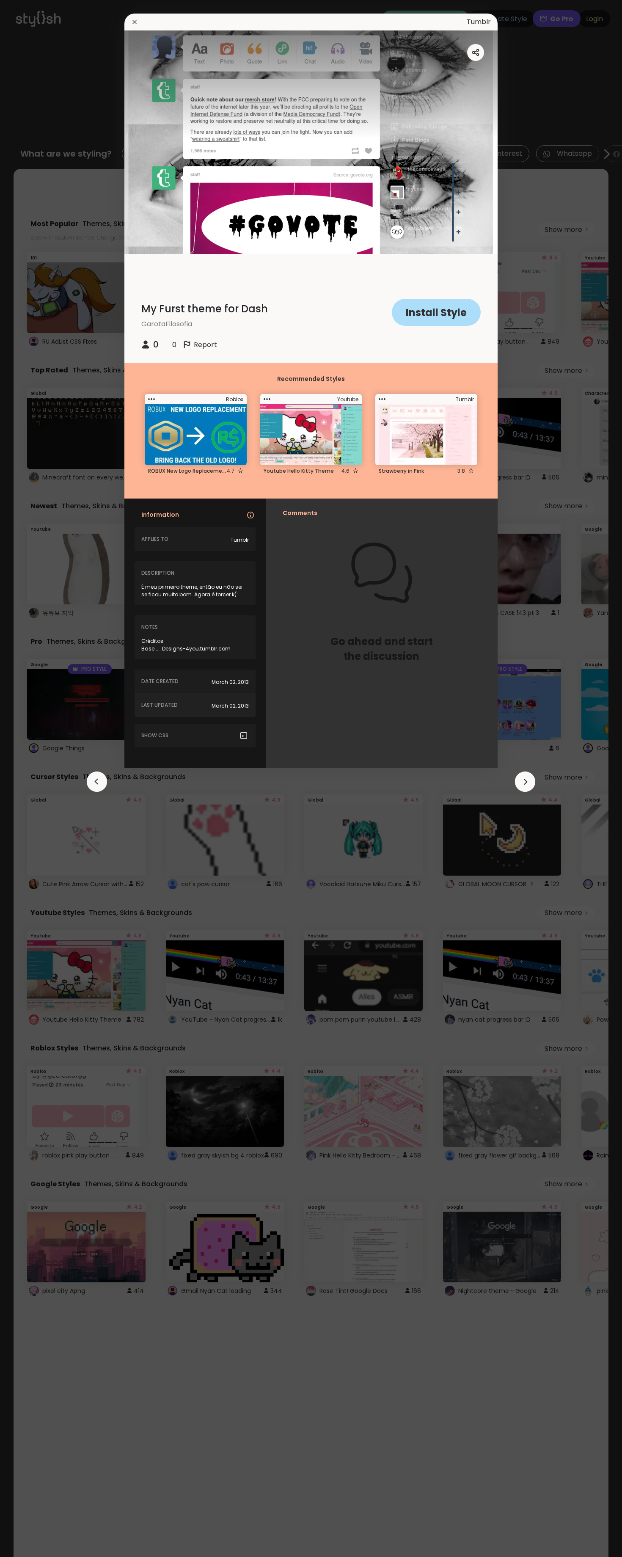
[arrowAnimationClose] (96, 781)
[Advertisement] (34, 779)
